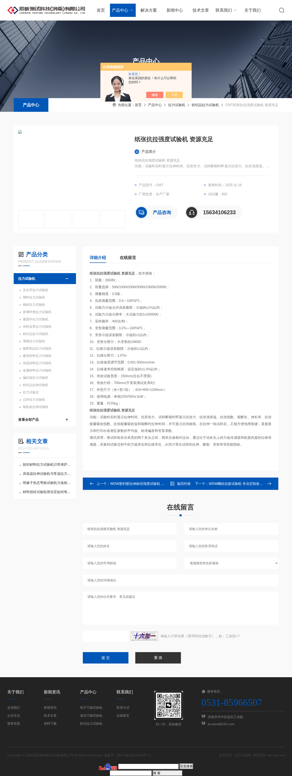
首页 (101, 10)
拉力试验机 (176, 105)
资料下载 (50, 723)
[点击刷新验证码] (144, 636)
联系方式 (123, 707)
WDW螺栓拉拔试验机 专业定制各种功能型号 (243, 484)
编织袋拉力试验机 (35, 377)
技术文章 (201, 10)
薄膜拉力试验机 (34, 341)
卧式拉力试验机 (91, 723)
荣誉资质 (13, 723)
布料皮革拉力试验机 (37, 326)
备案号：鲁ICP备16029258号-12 (127, 755)
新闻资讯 (50, 707)
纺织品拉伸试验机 (35, 385)
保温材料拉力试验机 (37, 363)
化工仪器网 (243, 755)
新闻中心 (175, 10)
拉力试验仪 (31, 392)
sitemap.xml (276, 755)
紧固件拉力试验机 (35, 319)
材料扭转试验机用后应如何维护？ (47, 492)
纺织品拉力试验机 (205, 105)
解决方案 (149, 10)
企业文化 (13, 715)
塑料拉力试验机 (34, 297)
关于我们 (252, 10)
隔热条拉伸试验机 (35, 407)
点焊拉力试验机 (34, 399)
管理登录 (259, 755)
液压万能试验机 (91, 715)
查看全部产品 (28, 419)
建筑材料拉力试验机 (37, 356)
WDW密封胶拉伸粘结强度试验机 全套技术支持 (146, 484)
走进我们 (13, 707)
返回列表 (184, 484)
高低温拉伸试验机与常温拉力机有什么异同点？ (47, 474)
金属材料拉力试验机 (37, 370)
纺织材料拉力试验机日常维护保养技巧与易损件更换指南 (47, 464)
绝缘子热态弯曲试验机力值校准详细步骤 (47, 483)
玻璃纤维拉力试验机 (37, 312)
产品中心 (120, 10)
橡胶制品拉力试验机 (37, 348)
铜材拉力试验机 (34, 304)
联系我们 (224, 10)
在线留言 (128, 257)
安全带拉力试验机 (35, 290)
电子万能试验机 (91, 707)
